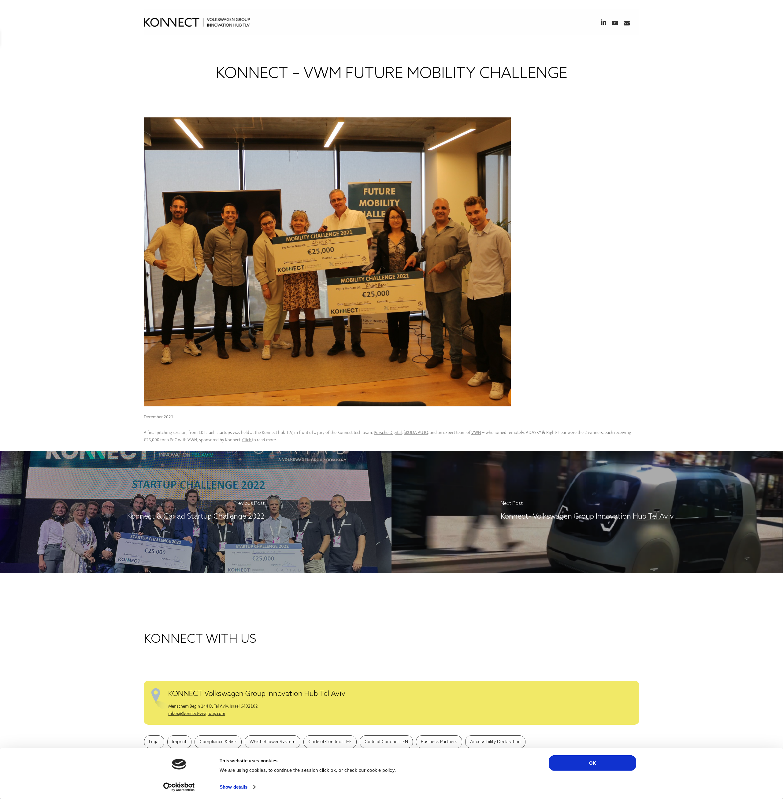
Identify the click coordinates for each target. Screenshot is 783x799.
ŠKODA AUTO (416, 432)
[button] (154, 741)
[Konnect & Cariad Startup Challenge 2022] (196, 512)
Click (247, 439)
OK (592, 763)
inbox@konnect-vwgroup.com (196, 713)
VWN (476, 432)
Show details (233, 787)
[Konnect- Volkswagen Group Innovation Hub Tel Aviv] (587, 512)
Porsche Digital (388, 432)
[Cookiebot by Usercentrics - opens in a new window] (179, 787)
